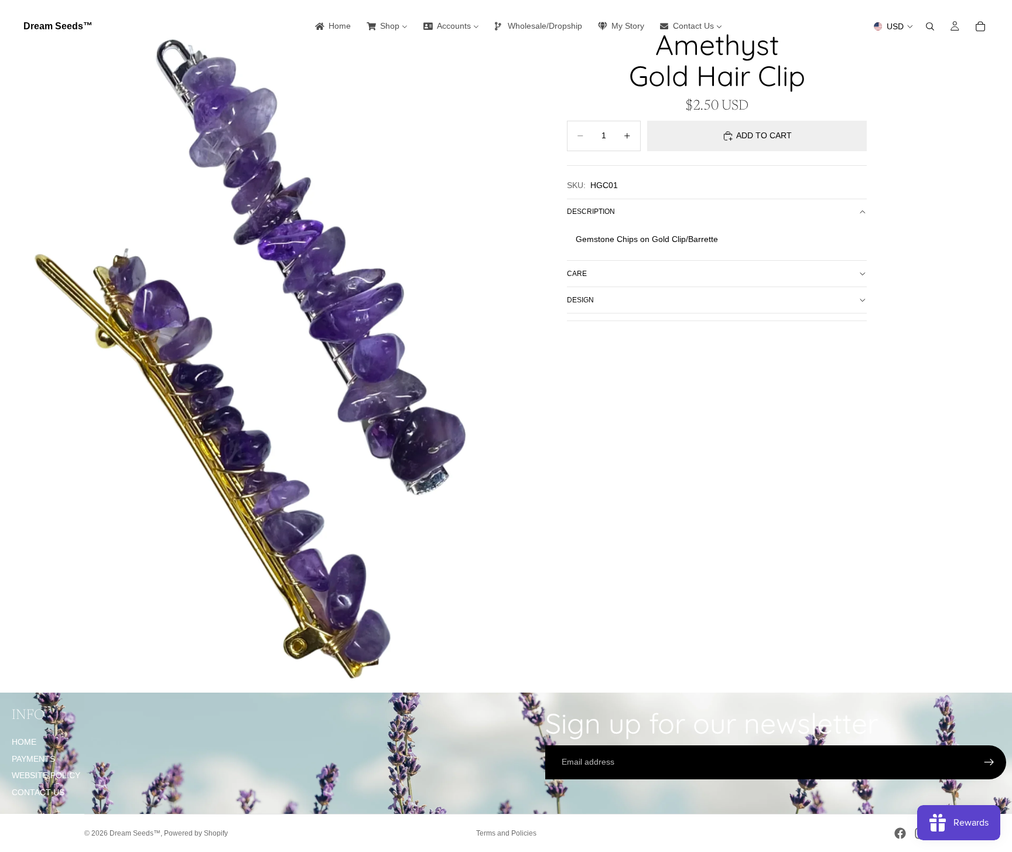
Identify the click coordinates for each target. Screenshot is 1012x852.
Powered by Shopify (196, 833)
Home (24, 742)
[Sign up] (989, 762)
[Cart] (980, 26)
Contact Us (38, 792)
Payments (33, 759)
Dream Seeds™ (135, 833)
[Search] (930, 26)
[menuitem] (332, 26)
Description (591, 211)
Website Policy (46, 775)
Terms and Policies (506, 833)
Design (580, 300)
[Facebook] (900, 833)
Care (577, 274)
